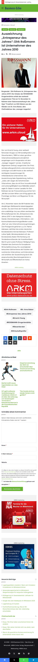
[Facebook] (5, 338)
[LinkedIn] (15, 338)
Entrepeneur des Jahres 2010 (19, 314)
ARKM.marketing (19, 14)
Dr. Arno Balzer (27, 309)
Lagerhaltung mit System (11, 604)
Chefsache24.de (8, 616)
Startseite (6, 25)
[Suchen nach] (35, 8)
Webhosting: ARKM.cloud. (19, 648)
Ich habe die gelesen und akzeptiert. (18, 483)
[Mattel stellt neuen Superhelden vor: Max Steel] (10, 371)
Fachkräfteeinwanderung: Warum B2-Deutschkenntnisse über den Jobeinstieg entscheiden (16, 609)
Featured (12, 29)
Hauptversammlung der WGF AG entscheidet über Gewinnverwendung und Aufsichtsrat (27, 367)
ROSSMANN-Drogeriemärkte (19, 322)
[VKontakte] (5, 343)
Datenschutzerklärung (9, 472)
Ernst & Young (19, 318)
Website (4, 462)
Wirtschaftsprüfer (19, 331)
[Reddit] (30, 338)
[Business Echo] (13, 8)
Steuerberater (19, 327)
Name (4, 445)
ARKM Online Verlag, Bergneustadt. (22, 645)
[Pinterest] (25, 338)
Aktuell (12, 25)
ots (4, 54)
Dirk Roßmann (10, 309)
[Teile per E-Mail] (10, 343)
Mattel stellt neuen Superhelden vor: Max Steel (10, 385)
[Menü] (3, 8)
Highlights (21, 29)
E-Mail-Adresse (7, 454)
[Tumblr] (20, 338)
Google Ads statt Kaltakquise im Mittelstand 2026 (19, 600)
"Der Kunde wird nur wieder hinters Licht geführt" (27, 393)
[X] (10, 338)
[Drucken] (15, 343)
